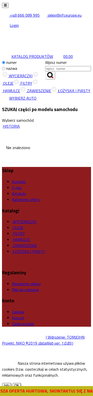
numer (11, 62)
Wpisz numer (56, 62)
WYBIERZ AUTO (22, 98)
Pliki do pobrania (25, 290)
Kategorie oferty (26, 199)
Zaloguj (18, 312)
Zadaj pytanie (23, 324)
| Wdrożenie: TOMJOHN (65, 337)
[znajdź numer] (50, 75)
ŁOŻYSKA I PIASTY (73, 91)
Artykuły (19, 194)
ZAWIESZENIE (38, 91)
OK (16, 385)
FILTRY (25, 83)
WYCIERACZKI (20, 76)
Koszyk (18, 318)
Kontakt (19, 182)
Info (6, 385)
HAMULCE (21, 239)
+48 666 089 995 (24, 15)
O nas (17, 188)
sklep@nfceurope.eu (64, 15)
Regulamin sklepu (26, 284)
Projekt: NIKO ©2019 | (37, 343)
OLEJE (17, 228)
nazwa (11, 68)
